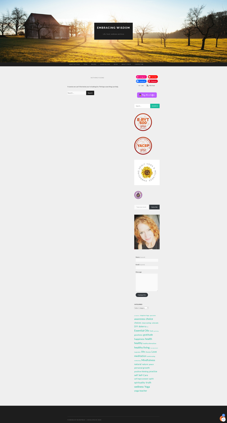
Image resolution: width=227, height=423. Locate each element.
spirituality (139, 382)
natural (137, 364)
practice (153, 371)
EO (147, 326)
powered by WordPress (76, 420)
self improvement (141, 379)
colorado (155, 323)
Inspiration (137, 352)
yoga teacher (140, 390)
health (148, 338)
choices (137, 322)
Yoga (85, 64)
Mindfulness (148, 360)
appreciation (153, 315)
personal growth (142, 367)
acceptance (136, 315)
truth (148, 382)
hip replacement (154, 348)
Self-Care (143, 375)
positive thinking (141, 371)
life (143, 351)
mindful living (137, 360)
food (151, 331)
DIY (136, 326)
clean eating (146, 323)
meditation (140, 355)
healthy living (142, 347)
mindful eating (151, 356)
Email (140, 264)
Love (154, 351)
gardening (156, 331)
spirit (151, 379)
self (136, 375)
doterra (142, 326)
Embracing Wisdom (113, 27)
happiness (139, 339)
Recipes (93, 64)
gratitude (148, 334)
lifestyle (148, 352)
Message (139, 272)
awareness (139, 318)
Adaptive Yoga (74, 64)
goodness (138, 335)
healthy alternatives (149, 343)
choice (149, 318)
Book (116, 64)
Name (140, 257)
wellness (139, 386)
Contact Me (139, 64)
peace (151, 364)
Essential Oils (105, 64)
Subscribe (154, 207)
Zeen (99, 420)
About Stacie (126, 64)
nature (145, 364)
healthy (138, 343)
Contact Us (142, 295)
